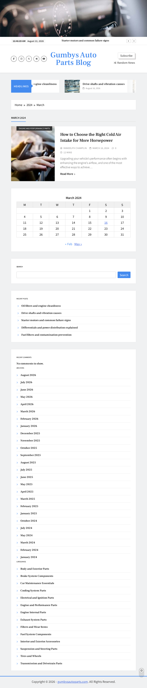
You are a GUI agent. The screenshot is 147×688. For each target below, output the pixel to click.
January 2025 (28, 513)
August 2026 (28, 375)
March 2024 (27, 542)
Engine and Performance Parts (34, 128)
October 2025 (28, 448)
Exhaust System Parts (33, 619)
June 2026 (26, 389)
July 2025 (26, 469)
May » (78, 244)
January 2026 (28, 426)
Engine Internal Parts (33, 612)
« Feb (68, 244)
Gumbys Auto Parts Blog (73, 58)
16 (106, 222)
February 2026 (29, 419)
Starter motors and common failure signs (85, 40)
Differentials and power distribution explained (49, 327)
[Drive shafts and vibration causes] (69, 86)
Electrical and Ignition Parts (37, 598)
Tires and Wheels (30, 656)
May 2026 (26, 397)
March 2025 (27, 499)
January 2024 (28, 557)
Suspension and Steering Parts (38, 649)
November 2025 (30, 440)
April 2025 (26, 491)
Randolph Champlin (75, 148)
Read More (66, 174)
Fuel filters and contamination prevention (46, 335)
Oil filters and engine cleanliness (32, 84)
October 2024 (28, 521)
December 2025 (30, 433)
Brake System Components (36, 576)
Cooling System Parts (33, 590)
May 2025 (26, 484)
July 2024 (26, 528)
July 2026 (26, 382)
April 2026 (27, 404)
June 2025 (26, 477)
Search (19, 266)
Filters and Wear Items (34, 627)
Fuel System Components (35, 634)
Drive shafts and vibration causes (100, 84)
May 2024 (26, 535)
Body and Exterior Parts (34, 569)
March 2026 (27, 411)
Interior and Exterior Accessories (40, 641)
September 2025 (30, 455)
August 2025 (28, 462)
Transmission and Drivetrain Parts (41, 663)
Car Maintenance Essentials (37, 583)
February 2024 (29, 550)
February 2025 (29, 506)
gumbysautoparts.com (73, 681)
